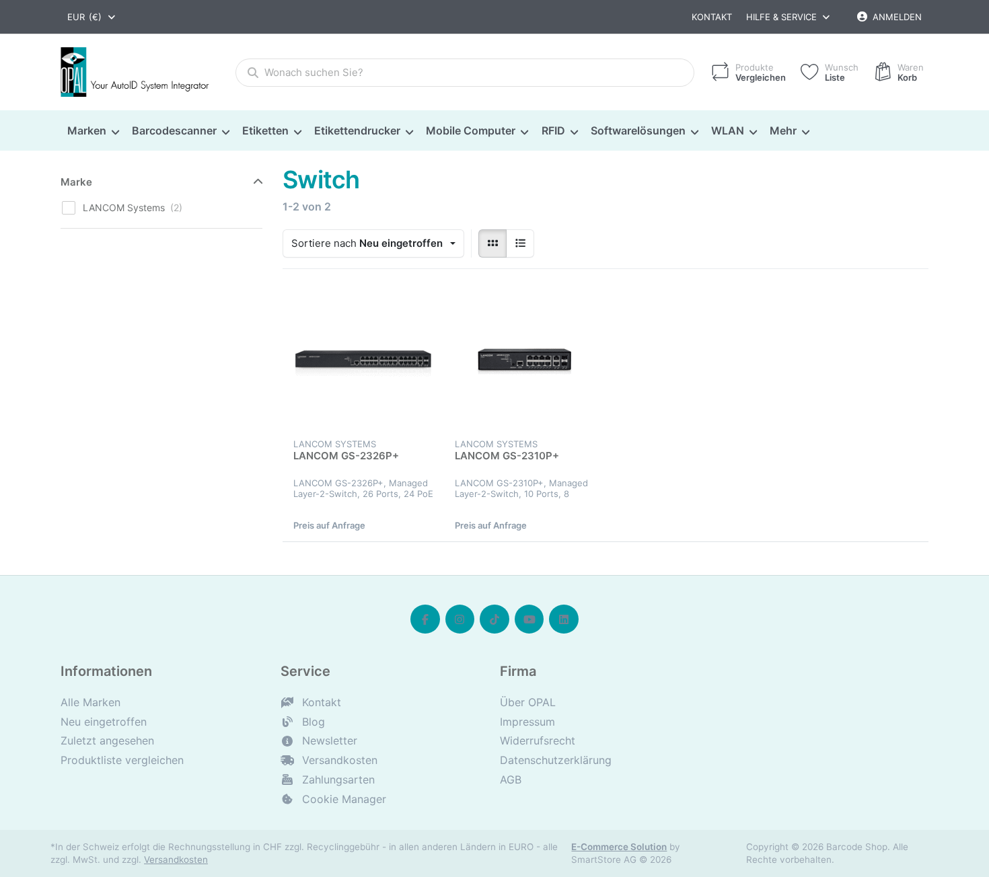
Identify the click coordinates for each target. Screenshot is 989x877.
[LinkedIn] (564, 619)
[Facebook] (425, 619)
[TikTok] (494, 619)
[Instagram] (460, 619)
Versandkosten (176, 859)
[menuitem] (93, 131)
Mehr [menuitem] (783, 130)
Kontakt (712, 16)
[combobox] (92, 17)
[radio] (492, 243)
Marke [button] (76, 182)
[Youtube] (529, 619)
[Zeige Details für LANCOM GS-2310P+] (525, 360)
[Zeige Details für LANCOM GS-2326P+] (363, 360)
